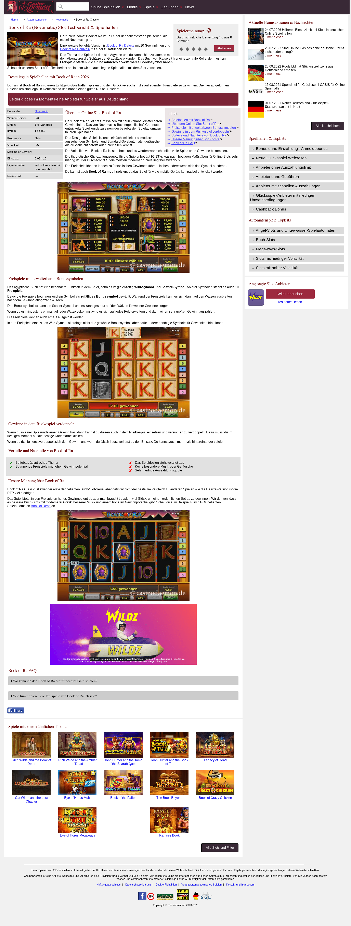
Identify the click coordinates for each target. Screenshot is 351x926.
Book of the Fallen (123, 797)
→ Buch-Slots (263, 240)
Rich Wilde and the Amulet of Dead (77, 762)
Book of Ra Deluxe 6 (75, 49)
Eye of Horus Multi (77, 797)
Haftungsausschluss (109, 884)
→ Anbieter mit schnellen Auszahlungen (286, 186)
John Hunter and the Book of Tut (169, 762)
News (189, 7)
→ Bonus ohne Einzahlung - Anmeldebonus (289, 148)
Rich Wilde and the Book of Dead (31, 762)
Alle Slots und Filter (220, 847)
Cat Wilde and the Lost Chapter (31, 799)
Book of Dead (41, 506)
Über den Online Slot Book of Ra (195, 123)
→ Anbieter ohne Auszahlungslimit (281, 167)
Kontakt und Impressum (240, 884)
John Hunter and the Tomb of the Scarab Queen (123, 762)
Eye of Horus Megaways (77, 835)
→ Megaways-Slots (268, 249)
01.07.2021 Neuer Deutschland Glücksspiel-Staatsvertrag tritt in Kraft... (297, 106)
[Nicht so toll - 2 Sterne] (187, 49)
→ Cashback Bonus (268, 209)
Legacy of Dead (215, 760)
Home (14, 19)
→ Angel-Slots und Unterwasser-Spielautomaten (293, 230)
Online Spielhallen (105, 7)
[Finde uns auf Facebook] (142, 899)
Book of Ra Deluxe (120, 45)
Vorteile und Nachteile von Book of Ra (198, 135)
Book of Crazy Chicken (215, 797)
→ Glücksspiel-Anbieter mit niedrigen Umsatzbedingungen (282, 197)
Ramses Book (169, 835)
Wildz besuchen (290, 294)
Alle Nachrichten (328, 126)
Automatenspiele (37, 19)
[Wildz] (123, 663)
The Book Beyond (169, 797)
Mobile (132, 7)
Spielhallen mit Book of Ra (190, 120)
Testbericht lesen (290, 302)
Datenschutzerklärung (138, 884)
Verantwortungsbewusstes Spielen (201, 884)
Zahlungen (170, 7)
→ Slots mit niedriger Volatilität (277, 258)
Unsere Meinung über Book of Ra (195, 139)
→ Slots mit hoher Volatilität (274, 268)
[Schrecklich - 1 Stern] (181, 49)
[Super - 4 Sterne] (200, 49)
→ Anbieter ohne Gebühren (275, 177)
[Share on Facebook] (15, 712)
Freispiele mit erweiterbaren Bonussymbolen (203, 127)
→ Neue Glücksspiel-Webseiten (279, 158)
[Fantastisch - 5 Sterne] (206, 49)
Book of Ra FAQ (183, 143)
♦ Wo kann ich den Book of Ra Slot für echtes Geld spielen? (53, 680)
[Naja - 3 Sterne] (194, 49)
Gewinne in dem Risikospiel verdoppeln (200, 131)
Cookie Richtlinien (166, 884)
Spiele (149, 7)
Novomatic (61, 19)
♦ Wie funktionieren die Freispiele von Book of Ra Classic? (53, 695)
